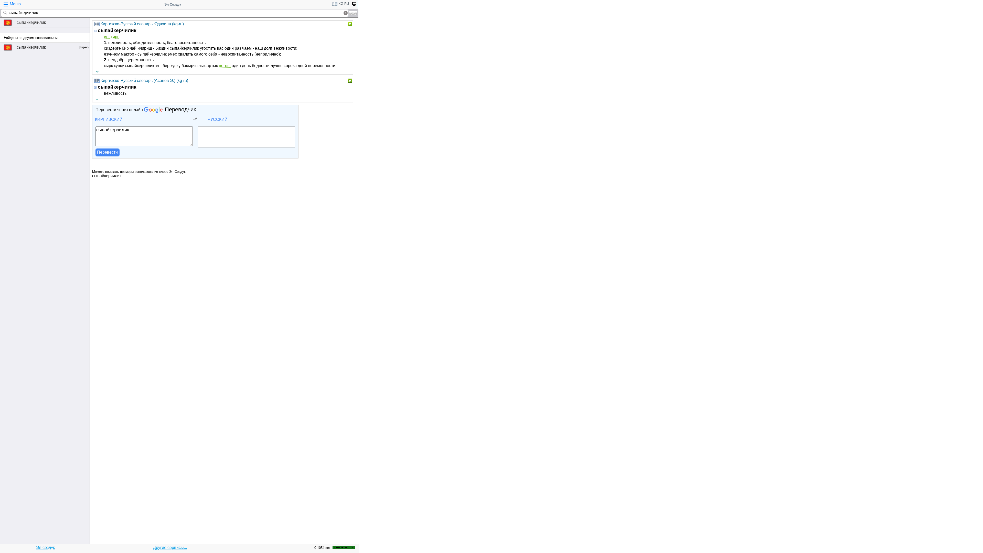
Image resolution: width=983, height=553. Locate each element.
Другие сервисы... (170, 547)
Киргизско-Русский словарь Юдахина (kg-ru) (142, 24)
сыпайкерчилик (31, 22)
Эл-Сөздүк (172, 4)
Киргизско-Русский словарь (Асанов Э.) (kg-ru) (144, 80)
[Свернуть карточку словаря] (349, 24)
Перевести (107, 152)
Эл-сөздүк (45, 547)
